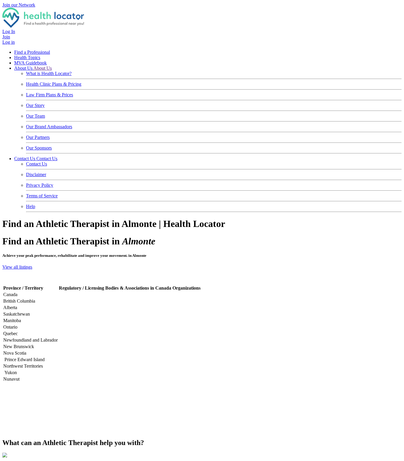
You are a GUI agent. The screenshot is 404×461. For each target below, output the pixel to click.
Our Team (35, 116)
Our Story (35, 105)
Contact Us (25, 158)
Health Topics (27, 57)
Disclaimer (36, 174)
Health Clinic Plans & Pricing (53, 84)
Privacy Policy (39, 185)
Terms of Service (42, 195)
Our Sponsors (39, 147)
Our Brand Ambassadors (49, 126)
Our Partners (38, 137)
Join (6, 36)
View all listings (17, 267)
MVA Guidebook (30, 62)
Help (30, 206)
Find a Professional (32, 52)
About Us (23, 68)
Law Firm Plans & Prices (49, 94)
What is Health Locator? (49, 73)
